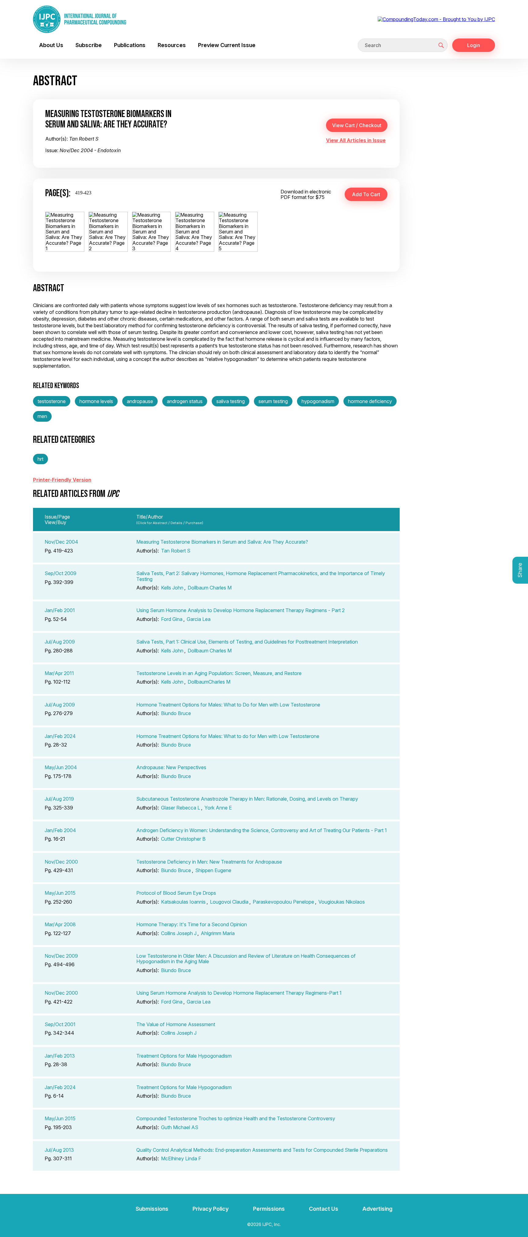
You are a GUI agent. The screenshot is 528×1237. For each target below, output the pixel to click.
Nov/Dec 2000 (61, 862)
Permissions (269, 1209)
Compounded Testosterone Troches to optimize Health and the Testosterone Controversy (235, 1118)
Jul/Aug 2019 (59, 799)
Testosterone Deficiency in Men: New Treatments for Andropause (209, 862)
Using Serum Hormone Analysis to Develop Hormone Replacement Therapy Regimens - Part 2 (240, 610)
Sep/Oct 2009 (60, 573)
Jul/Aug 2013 (59, 1150)
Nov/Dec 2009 (61, 956)
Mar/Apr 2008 (60, 924)
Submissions (152, 1209)
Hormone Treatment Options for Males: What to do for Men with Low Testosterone (227, 736)
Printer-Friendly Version (62, 480)
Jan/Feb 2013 (60, 1056)
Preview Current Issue (226, 45)
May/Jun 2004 (61, 767)
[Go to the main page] (79, 19)
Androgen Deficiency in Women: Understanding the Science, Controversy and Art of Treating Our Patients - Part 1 (261, 830)
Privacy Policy (211, 1209)
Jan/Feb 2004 (60, 830)
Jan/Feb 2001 (60, 610)
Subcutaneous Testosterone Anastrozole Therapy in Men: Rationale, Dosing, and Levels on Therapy (247, 799)
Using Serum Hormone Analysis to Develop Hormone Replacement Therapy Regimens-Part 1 (239, 993)
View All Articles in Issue (356, 140)
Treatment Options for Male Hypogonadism (184, 1056)
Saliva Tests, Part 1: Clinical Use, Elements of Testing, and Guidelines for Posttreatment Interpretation (247, 642)
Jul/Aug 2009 (60, 642)
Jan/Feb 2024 (60, 736)
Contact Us (323, 1209)
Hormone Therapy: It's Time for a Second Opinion (191, 924)
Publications (129, 45)
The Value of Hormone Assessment (175, 1024)
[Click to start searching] (441, 45)
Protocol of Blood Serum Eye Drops (176, 893)
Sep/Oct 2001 (60, 1024)
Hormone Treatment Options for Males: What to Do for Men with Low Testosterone (228, 705)
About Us (51, 45)
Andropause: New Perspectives (171, 767)
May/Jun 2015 (60, 893)
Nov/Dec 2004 (61, 542)
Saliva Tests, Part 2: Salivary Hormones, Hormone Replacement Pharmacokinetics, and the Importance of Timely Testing (260, 576)
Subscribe (88, 45)
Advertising (377, 1209)
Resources (172, 45)
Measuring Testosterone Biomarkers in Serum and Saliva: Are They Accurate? (222, 542)
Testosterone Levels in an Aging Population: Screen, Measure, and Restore (219, 673)
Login (473, 45)
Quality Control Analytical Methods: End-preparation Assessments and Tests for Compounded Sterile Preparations (262, 1150)
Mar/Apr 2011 (59, 673)
